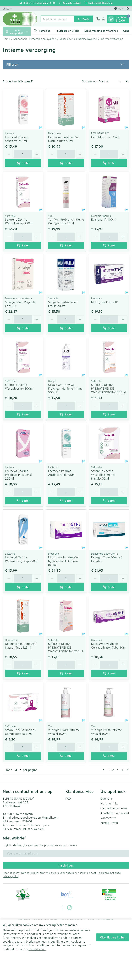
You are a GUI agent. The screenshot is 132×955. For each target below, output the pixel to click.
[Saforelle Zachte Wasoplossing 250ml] (23, 192)
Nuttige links (109, 803)
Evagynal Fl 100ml (103, 219)
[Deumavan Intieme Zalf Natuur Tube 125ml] (23, 616)
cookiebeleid (37, 949)
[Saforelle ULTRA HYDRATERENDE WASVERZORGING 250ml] (66, 616)
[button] (66, 64)
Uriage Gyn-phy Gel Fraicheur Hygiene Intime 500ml (65, 388)
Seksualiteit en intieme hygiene (78, 39)
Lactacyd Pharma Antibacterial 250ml (61, 473)
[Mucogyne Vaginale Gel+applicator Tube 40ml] (109, 616)
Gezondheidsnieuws (113, 808)
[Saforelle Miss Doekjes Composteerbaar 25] (23, 702)
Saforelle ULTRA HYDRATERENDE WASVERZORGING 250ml (65, 647)
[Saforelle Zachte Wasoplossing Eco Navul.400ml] (109, 443)
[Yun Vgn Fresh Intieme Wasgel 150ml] (109, 702)
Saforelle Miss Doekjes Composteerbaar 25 (20, 732)
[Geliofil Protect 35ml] (109, 109)
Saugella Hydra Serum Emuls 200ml (63, 304)
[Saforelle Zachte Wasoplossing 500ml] (23, 357)
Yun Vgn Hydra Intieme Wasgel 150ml (64, 732)
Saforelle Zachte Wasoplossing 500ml (19, 386)
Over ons (106, 798)
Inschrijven (66, 865)
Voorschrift (108, 818)
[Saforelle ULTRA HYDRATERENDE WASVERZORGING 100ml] (109, 357)
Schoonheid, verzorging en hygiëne (34, 39)
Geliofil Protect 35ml (105, 137)
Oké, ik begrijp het (113, 937)
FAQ (68, 798)
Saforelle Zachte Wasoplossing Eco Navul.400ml (103, 474)
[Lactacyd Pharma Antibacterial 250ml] (66, 443)
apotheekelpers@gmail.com (39, 817)
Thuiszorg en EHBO (67, 30)
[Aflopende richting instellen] (127, 81)
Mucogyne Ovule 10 (104, 302)
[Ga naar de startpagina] (20, 19)
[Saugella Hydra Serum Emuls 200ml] (66, 274)
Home (6, 39)
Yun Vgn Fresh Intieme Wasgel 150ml (106, 732)
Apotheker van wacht (114, 813)
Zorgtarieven (109, 822)
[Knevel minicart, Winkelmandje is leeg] (111, 19)
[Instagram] (69, 907)
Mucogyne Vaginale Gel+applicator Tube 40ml (108, 645)
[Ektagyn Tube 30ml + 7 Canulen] (109, 530)
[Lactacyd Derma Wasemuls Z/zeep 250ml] (23, 530)
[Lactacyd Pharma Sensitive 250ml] (23, 109)
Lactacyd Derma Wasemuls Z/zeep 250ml (21, 559)
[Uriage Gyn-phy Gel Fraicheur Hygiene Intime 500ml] (66, 357)
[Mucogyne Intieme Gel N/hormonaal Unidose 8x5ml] (66, 530)
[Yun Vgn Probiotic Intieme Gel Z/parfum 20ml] (66, 192)
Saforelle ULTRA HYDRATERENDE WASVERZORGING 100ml (108, 388)
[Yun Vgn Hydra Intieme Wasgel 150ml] (66, 702)
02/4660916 (24, 814)
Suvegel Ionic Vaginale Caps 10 (20, 304)
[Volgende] (126, 770)
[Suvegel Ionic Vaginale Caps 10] (23, 274)
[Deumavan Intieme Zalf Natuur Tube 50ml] (66, 109)
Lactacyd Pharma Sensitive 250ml (16, 139)
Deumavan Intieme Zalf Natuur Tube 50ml (64, 139)
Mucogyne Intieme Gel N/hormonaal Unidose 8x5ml (63, 561)
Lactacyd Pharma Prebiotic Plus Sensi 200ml (18, 474)
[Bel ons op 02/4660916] (98, 19)
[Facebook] (62, 907)
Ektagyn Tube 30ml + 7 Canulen (107, 559)
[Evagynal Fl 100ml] (109, 192)
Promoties (44, 30)
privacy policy (11, 876)
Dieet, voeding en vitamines (101, 30)
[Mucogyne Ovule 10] (109, 274)
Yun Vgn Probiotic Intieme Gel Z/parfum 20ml (66, 221)
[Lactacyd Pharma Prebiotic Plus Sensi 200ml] (23, 443)
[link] (104, 770)
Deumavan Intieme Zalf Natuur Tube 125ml (20, 645)
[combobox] (58, 19)
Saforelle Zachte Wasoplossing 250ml (19, 221)
